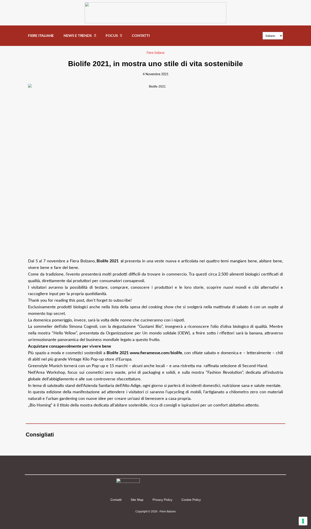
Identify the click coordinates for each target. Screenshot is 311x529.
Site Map (137, 499)
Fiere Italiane (155, 53)
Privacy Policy (162, 499)
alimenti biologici (244, 274)
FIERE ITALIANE (41, 36)
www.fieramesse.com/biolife (156, 353)
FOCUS (112, 36)
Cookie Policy (191, 499)
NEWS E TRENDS (78, 36)
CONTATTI (141, 36)
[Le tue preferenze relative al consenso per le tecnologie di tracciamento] (303, 521)
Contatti (116, 499)
